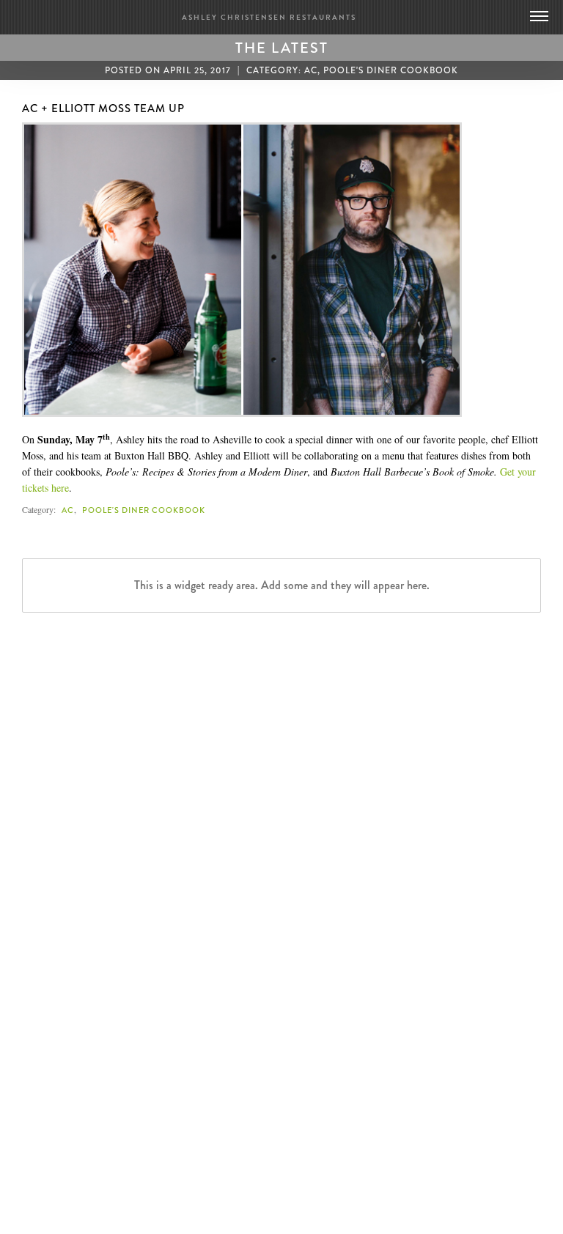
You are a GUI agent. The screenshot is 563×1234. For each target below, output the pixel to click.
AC (310, 70)
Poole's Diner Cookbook (390, 70)
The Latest (281, 48)
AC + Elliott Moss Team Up (103, 108)
